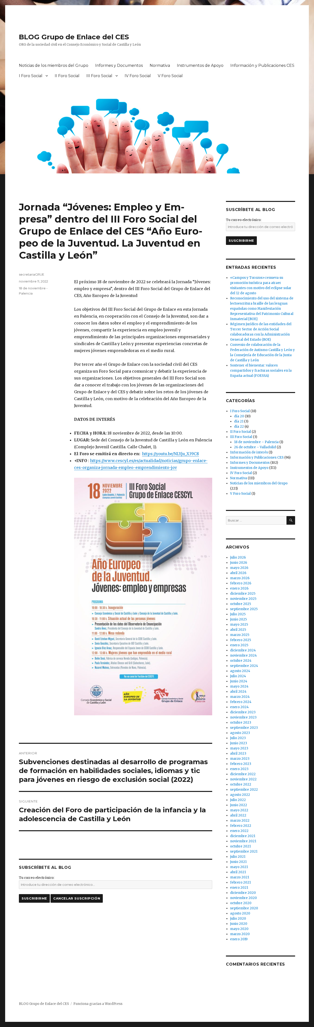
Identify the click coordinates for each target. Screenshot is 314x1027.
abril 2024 (238, 691)
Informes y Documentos (119, 65)
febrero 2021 (240, 882)
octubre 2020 (240, 903)
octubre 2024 (240, 661)
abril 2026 (238, 573)
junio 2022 (238, 805)
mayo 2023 (239, 748)
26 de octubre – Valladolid (255, 447)
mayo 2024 (239, 686)
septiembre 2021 (243, 851)
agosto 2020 (240, 913)
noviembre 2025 (243, 599)
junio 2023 (238, 743)
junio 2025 (238, 619)
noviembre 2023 (243, 717)
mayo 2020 (239, 929)
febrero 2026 (240, 583)
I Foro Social (30, 75)
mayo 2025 (239, 624)
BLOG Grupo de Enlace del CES (74, 37)
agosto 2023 (240, 733)
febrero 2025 (240, 640)
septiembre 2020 (244, 908)
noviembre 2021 (243, 841)
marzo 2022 (239, 820)
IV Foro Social (138, 75)
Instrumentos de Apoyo (200, 65)
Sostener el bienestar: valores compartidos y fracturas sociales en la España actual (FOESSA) (261, 370)
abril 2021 (238, 872)
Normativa (160, 65)
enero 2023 (239, 769)
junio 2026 (238, 563)
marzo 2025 (239, 635)
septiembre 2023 (244, 728)
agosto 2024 (240, 671)
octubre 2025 (240, 604)
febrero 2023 (240, 764)
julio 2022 (238, 800)
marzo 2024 (240, 697)
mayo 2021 (239, 867)
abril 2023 (238, 753)
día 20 (239, 416)
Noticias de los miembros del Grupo (53, 65)
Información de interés (249, 452)
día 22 (239, 426)
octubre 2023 (240, 722)
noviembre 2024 (243, 655)
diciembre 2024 (243, 650)
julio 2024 (238, 676)
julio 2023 (238, 738)
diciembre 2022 (243, 774)
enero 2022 (239, 831)
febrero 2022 (240, 826)
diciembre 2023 (243, 712)
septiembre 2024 (244, 666)
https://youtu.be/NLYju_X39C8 (170, 453)
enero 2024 (239, 707)
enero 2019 (239, 939)
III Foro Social (99, 75)
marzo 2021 (239, 877)
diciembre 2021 (242, 836)
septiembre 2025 (244, 609)
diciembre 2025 (242, 593)
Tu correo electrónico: (36, 878)
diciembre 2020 (243, 893)
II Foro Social (67, 75)
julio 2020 (238, 918)
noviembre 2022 (243, 779)
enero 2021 (239, 888)
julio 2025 (238, 614)
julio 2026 (238, 557)
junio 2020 (238, 924)
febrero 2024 (240, 702)
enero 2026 (239, 588)
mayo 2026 (239, 568)
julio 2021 (237, 857)
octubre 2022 (240, 784)
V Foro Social (170, 75)
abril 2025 (238, 630)
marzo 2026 (239, 578)
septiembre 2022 (244, 790)
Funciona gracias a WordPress (97, 1004)
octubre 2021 (240, 846)
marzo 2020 (240, 934)
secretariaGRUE (31, 274)
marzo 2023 (239, 759)
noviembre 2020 (243, 898)
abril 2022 (238, 815)
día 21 (238, 421)
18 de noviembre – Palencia (256, 442)
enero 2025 (239, 645)
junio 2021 (238, 862)
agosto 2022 (240, 795)
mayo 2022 (239, 810)
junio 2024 (238, 681)
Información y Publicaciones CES (262, 65)
